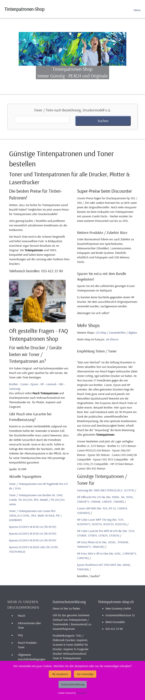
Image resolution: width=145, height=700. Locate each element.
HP (42, 384)
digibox (132, 332)
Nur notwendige (85, 674)
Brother (13, 384)
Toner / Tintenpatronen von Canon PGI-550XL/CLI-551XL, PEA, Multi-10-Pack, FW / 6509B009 (35, 515)
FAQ (20, 635)
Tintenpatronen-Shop (25, 9)
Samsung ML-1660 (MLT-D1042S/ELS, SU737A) (105, 490)
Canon (24, 384)
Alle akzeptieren (60, 674)
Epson (34, 384)
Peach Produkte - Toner (28, 645)
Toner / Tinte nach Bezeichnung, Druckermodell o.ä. (72, 110)
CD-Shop (101, 332)
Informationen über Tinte (29, 625)
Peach (21, 615)
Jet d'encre (112, 339)
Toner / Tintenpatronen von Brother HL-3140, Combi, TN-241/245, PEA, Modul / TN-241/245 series (37, 499)
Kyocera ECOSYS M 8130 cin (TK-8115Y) (32, 527)
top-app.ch (81, 692)
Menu (137, 10)
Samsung (14, 388)
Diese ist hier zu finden (66, 608)
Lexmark (51, 384)
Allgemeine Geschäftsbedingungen (31, 657)
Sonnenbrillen (117, 332)
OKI (61, 384)
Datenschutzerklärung (72, 684)
